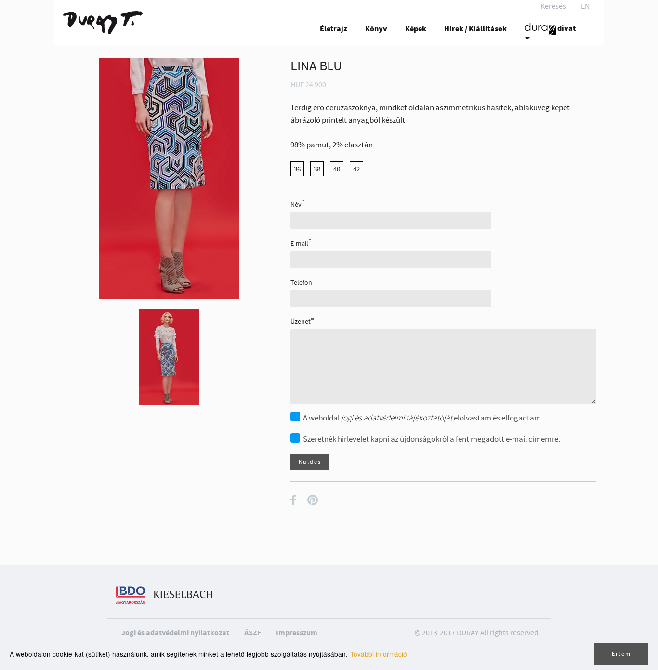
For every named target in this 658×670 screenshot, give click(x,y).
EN (585, 6)
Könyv (376, 28)
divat (566, 28)
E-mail (299, 243)
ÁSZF (252, 632)
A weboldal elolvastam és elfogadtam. (423, 417)
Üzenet (300, 321)
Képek (415, 28)
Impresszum (296, 632)
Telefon (301, 282)
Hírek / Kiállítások (475, 28)
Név (296, 204)
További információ (378, 653)
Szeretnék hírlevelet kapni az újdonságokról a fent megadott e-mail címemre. (431, 439)
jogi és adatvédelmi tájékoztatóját (396, 417)
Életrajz (333, 28)
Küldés (310, 461)
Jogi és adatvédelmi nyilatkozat (175, 632)
